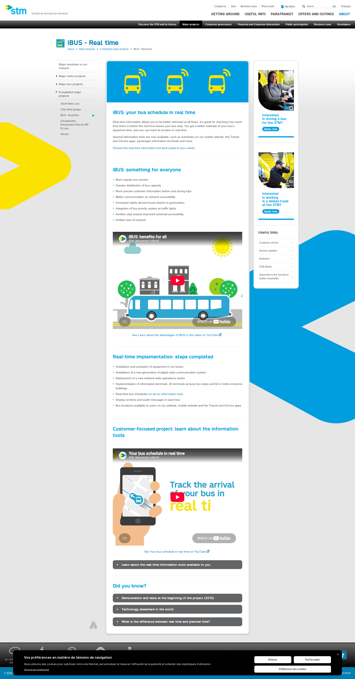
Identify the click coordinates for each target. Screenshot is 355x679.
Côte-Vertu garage (70, 109)
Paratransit (282, 14)
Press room (268, 6)
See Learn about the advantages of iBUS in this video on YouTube (175, 335)
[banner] (36, 11)
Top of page (93, 625)
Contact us (220, 6)
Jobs (233, 6)
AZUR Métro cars (70, 103)
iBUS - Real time (69, 115)
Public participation (297, 24)
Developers (344, 24)
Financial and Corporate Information (259, 24)
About (344, 14)
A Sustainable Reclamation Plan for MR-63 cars (74, 125)
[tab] (177, 564)
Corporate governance (218, 24)
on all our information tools (166, 394)
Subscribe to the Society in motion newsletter (274, 276)
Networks (264, 258)
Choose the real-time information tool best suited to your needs (154, 148)
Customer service (269, 242)
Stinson (64, 134)
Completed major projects (114, 49)
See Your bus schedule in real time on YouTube (175, 551)
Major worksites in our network (73, 66)
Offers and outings (316, 14)
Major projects (190, 24)
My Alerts (289, 6)
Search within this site (304, 6)
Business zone (322, 24)
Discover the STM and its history (157, 24)
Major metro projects (72, 76)
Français (346, 6)
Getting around (225, 14)
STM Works (265, 266)
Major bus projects (71, 84)
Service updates (268, 250)
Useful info (255, 14)
